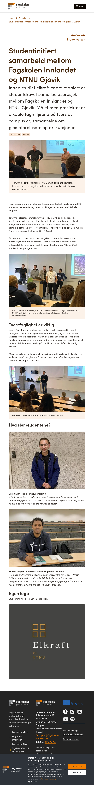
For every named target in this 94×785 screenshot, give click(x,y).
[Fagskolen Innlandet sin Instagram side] (72, 712)
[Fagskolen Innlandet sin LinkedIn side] (79, 711)
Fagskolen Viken (20, 732)
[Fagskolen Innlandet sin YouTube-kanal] (65, 719)
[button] (47, 781)
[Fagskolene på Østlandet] (19, 703)
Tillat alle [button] (77, 766)
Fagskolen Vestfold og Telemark (21, 750)
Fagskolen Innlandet (17, 738)
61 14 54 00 (50, 742)
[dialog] (47, 769)
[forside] (18, 6)
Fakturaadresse (71, 739)
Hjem (11, 17)
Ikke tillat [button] (77, 772)
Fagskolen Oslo (19, 744)
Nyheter (23, 17)
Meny (81, 6)
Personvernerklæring (48, 779)
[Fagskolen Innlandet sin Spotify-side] (72, 719)
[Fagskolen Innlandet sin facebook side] (65, 711)
